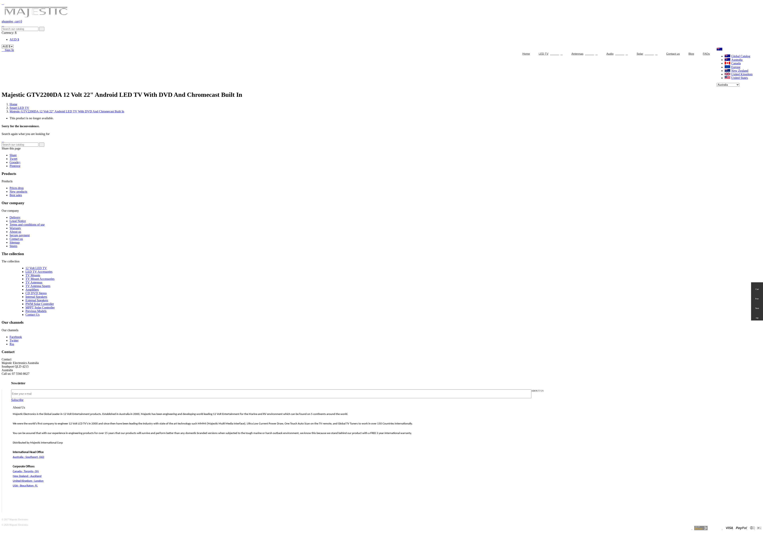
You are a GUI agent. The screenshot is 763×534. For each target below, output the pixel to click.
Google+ (15, 162)
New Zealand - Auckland (27, 476)
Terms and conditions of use (27, 224)
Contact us (16, 239)
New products (18, 191)
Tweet (13, 158)
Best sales (16, 195)
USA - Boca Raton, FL (25, 485)
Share (13, 155)
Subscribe (17, 400)
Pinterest (15, 166)
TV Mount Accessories (39, 279)
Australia (737, 59)
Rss (12, 344)
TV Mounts (32, 275)
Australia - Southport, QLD (28, 457)
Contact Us (32, 314)
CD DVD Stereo (36, 293)
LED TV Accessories (38, 271)
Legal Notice (18, 221)
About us (15, 231)
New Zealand (739, 70)
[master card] (741, 529)
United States (739, 78)
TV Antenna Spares (37, 286)
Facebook (16, 337)
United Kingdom (741, 74)
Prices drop (17, 188)
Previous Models (35, 311)
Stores (13, 246)
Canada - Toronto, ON (26, 471)
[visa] (729, 529)
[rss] (752, 529)
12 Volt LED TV (36, 268)
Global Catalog (740, 56)
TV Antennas (33, 282)
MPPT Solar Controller (40, 307)
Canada (736, 63)
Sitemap (15, 242)
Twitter (14, 340)
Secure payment (20, 235)
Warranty (15, 228)
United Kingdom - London (28, 481)
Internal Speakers (36, 296)
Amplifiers (32, 289)
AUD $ (14, 39)
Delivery (15, 217)
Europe (735, 67)
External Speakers (36, 300)
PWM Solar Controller (39, 304)
